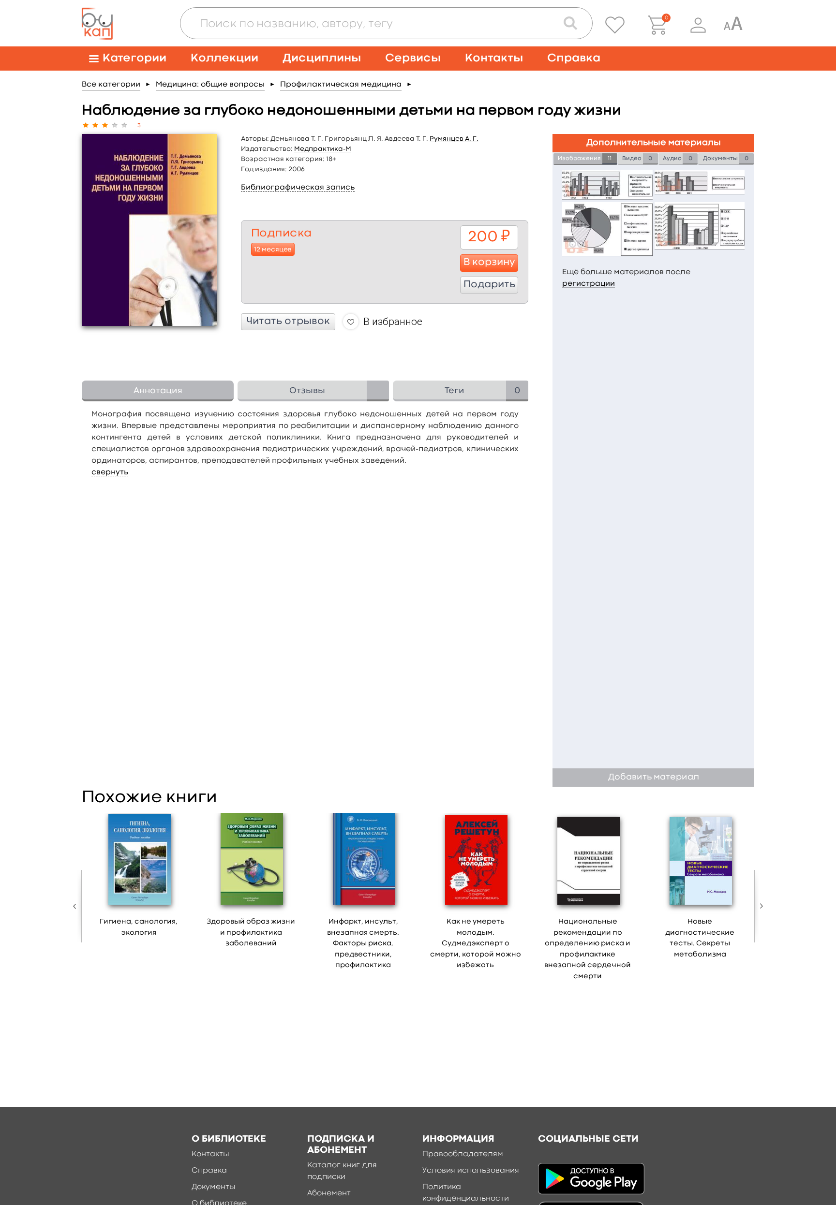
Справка (573, 58)
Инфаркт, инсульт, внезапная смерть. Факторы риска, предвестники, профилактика (363, 944)
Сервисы (413, 58)
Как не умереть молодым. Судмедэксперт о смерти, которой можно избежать (475, 944)
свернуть (109, 472)
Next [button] (759, 906)
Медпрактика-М (322, 149)
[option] (139, 878)
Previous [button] (77, 906)
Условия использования (470, 1170)
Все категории (111, 84)
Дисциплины (322, 58)
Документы (214, 1187)
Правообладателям (462, 1154)
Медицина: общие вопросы (210, 84)
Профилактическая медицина (341, 84)
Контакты (494, 58)
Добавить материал (653, 777)
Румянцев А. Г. (454, 139)
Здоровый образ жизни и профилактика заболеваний (251, 933)
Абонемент (329, 1193)
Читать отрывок (288, 321)
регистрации (588, 283)
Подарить (489, 284)
